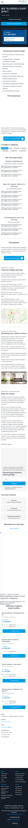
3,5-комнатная (22, 150)
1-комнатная (16, 148)
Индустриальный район (20, 781)
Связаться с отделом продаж (12, 138)
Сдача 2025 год (18, 788)
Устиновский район (19, 779)
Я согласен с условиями (13, 488)
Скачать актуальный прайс (12, 258)
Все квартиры (5, 148)
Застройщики (4, 777)
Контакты (3, 781)
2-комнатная (5, 150)
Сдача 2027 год (18, 792)
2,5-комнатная (13, 150)
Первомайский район (20, 773)
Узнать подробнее (14, 528)
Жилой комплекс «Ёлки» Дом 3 (11, 664)
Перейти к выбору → (5, 604)
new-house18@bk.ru (6, 727)
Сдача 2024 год (18, 786)
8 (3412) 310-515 (22, 1)
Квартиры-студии (5, 786)
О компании (3, 775)
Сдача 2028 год (18, 794)
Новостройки (4, 773)
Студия (10, 148)
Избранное (24, 3)
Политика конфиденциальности (14, 814)
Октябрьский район (19, 775)
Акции (2, 779)
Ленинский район (19, 777)
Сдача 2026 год (18, 790)
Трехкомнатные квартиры (7, 795)
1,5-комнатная (23, 148)
